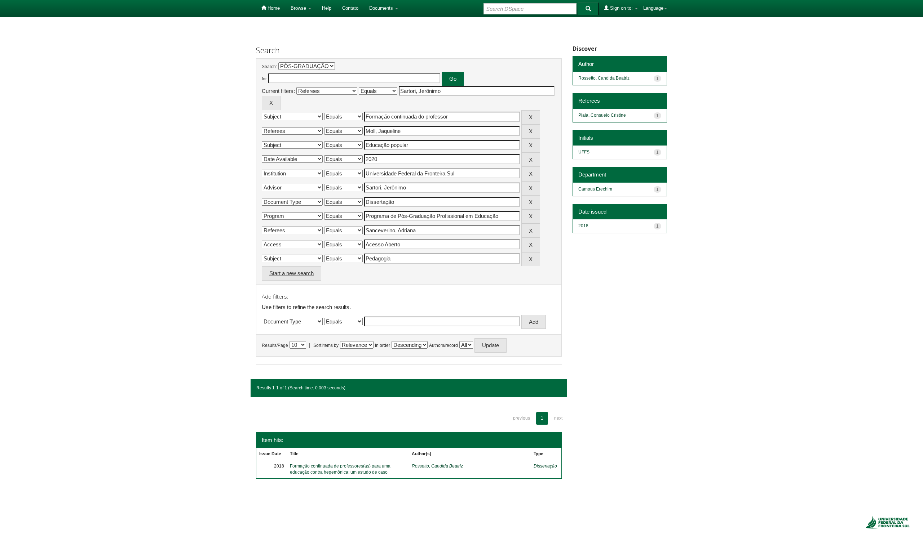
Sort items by (326, 345)
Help (326, 8)
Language (653, 8)
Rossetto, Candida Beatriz (437, 466)
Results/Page (275, 345)
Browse (299, 8)
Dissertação (545, 466)
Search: (269, 66)
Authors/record (443, 345)
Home (273, 8)
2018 (583, 225)
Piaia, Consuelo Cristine (602, 115)
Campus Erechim (595, 189)
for (264, 78)
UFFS (583, 152)
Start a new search (291, 273)
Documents (381, 8)
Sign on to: (621, 8)
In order (382, 345)
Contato (350, 8)
